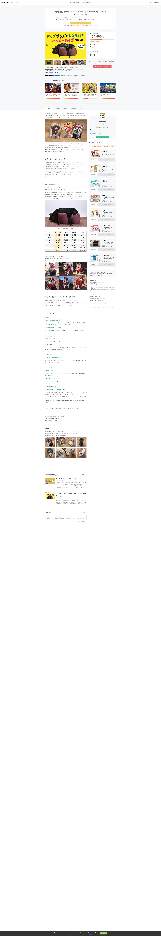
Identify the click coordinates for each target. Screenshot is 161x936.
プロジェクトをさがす (87, 2)
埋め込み (76, 75)
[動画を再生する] (66, 45)
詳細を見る (93, 159)
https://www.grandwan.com (97, 131)
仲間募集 (73, 108)
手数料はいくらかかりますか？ (95, 296)
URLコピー (70, 75)
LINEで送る (63, 75)
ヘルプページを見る (102, 303)
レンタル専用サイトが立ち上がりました (67, 479)
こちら (102, 307)
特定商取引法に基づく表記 (95, 133)
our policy (90, 934)
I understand (103, 933)
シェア (56, 75)
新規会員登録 (156, 2)
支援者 (65, 108)
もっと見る (82, 474)
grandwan (77, 14)
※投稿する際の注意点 (82, 521)
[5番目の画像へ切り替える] (82, 62)
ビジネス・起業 (84, 14)
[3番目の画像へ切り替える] (65, 62)
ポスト (49, 75)
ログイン (151, 2)
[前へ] (47, 45)
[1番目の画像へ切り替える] (49, 62)
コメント (81, 108)
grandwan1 (94, 129)
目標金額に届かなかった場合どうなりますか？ (98, 298)
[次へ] (85, 45)
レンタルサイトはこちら (81, 23)
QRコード (83, 75)
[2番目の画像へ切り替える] (57, 62)
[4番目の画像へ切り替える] (74, 62)
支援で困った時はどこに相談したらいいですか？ (98, 300)
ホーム (49, 108)
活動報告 (57, 108)
